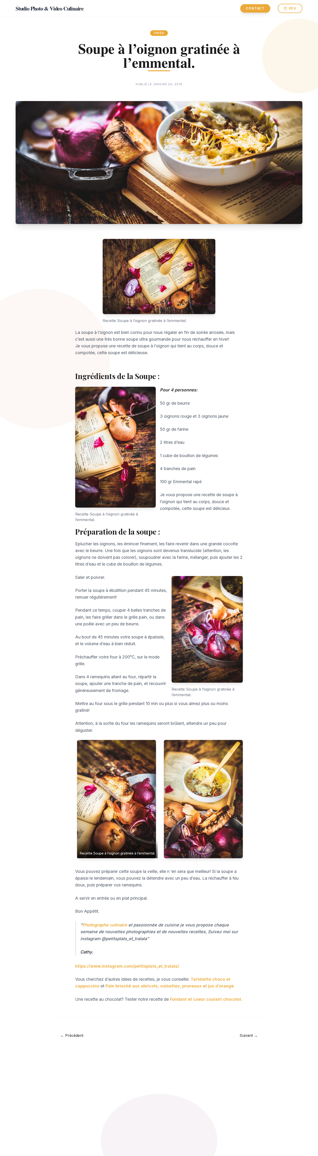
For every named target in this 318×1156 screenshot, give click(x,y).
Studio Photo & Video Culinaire (50, 8)
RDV (292, 8)
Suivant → (249, 1035)
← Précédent (71, 1035)
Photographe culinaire (104, 924)
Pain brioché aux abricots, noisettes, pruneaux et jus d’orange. (169, 985)
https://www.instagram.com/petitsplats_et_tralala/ (127, 966)
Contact (255, 8)
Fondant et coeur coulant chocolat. (205, 999)
